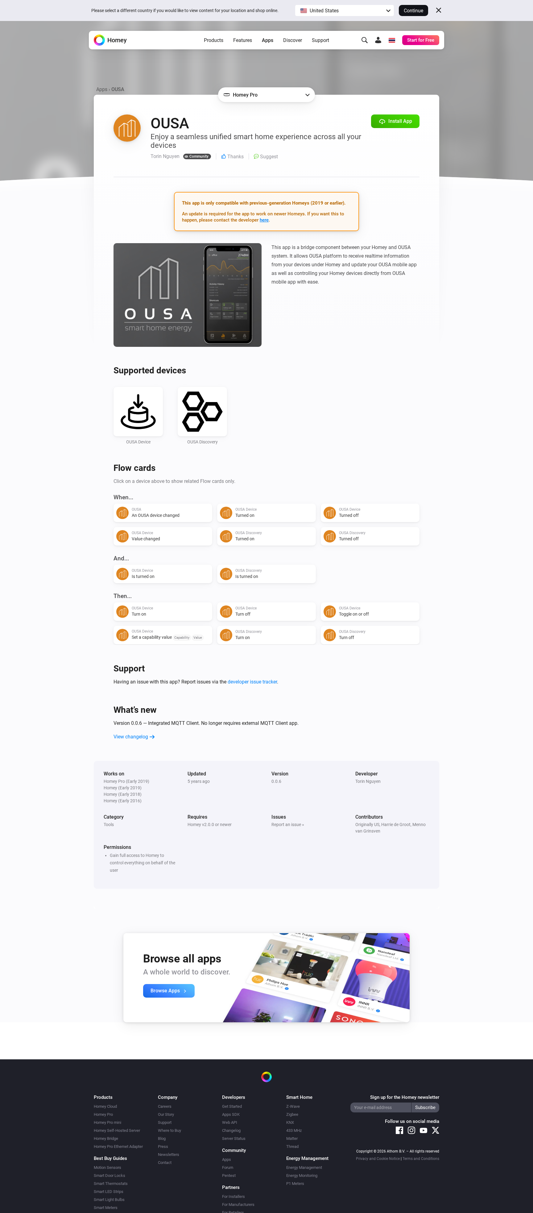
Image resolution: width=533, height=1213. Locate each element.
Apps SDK (231, 1114)
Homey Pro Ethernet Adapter (118, 1146)
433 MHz (294, 1130)
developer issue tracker (252, 682)
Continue (413, 11)
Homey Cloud (105, 1106)
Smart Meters (106, 1207)
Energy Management (304, 1167)
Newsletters (168, 1154)
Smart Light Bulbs (109, 1199)
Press (163, 1146)
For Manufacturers (238, 1204)
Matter (292, 1138)
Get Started (232, 1106)
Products (213, 40)
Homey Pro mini (107, 1122)
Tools (109, 824)
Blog (162, 1138)
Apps (267, 40)
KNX (290, 1122)
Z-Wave (293, 1106)
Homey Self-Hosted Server (117, 1130)
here (264, 220)
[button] (344, 10)
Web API (229, 1122)
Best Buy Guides (110, 1158)
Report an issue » (287, 824)
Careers (164, 1106)
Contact (164, 1162)
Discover (292, 40)
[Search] (364, 40)
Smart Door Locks (109, 1175)
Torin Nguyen (368, 781)
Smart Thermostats (111, 1183)
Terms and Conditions (421, 1159)
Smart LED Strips (108, 1191)
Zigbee (292, 1114)
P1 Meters (295, 1183)
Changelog (231, 1130)
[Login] (378, 40)
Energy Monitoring (301, 1175)
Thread (292, 1146)
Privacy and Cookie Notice (378, 1159)
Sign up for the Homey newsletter (404, 1097)
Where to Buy (169, 1130)
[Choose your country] (391, 40)
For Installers (233, 1196)
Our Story (166, 1114)
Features (242, 40)
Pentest (229, 1175)
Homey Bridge (106, 1138)
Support (320, 40)
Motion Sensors (107, 1167)
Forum (227, 1167)
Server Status (234, 1138)
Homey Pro (103, 1114)
